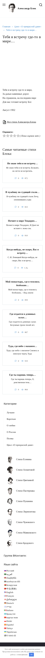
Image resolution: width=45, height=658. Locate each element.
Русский (10, 571)
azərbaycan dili (13, 581)
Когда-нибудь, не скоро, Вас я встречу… (22, 251)
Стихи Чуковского (25, 522)
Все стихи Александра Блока (21, 122)
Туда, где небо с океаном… (22, 346)
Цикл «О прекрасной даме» (20, 445)
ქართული (11, 599)
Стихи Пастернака (25, 490)
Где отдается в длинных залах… (23, 316)
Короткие (11, 419)
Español (10, 625)
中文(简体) (11, 589)
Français (10, 596)
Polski (9, 621)
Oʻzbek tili (11, 635)
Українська (11, 632)
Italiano (9, 610)
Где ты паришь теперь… (22, 375)
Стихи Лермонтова (25, 511)
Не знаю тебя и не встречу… (22, 163)
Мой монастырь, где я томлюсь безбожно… (23, 283)
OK (31, 655)
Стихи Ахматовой (25, 469)
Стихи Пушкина (24, 501)
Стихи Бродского (25, 543)
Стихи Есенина (23, 459)
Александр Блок (27, 8)
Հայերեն (11, 578)
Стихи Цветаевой (25, 480)
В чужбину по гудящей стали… (23, 192)
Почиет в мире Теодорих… (22, 220)
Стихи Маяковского (26, 532)
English (9, 592)
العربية (9, 574)
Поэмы (10, 438)
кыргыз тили (12, 617)
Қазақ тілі (10, 614)
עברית (9, 607)
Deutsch (10, 603)
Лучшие (10, 412)
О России (11, 432)
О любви (11, 425)
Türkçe (9, 628)
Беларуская (11, 585)
